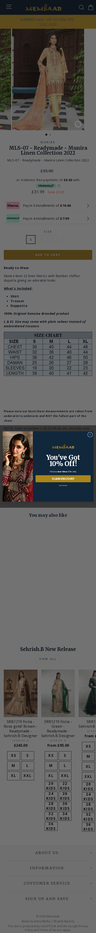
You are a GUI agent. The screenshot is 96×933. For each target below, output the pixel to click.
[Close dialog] (90, 434)
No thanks (63, 485)
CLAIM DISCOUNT (63, 478)
